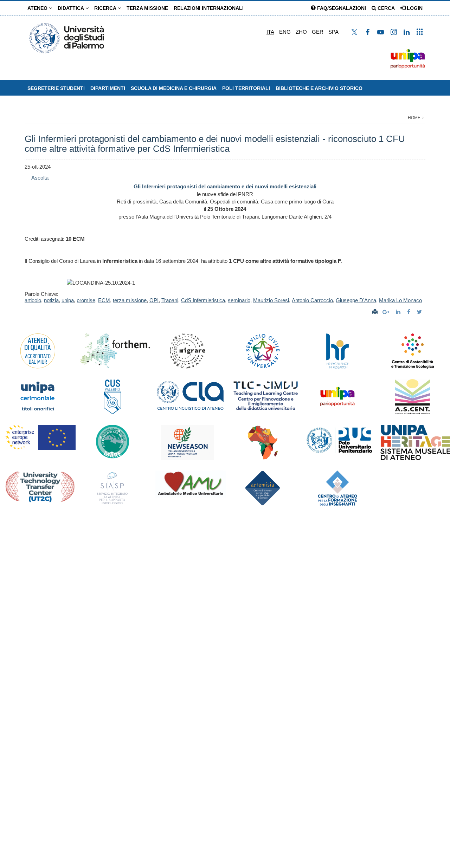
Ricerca (106, 8)
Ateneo (38, 8)
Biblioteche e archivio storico (319, 88)
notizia (51, 300)
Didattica (71, 8)
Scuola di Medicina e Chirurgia (174, 88)
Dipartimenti (107, 88)
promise (86, 300)
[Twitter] (420, 312)
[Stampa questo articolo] (375, 312)
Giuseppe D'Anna (356, 300)
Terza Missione (147, 8)
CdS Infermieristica (203, 300)
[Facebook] (409, 312)
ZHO (301, 32)
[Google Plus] (386, 312)
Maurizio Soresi (271, 300)
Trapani (169, 300)
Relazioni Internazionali (209, 8)
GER (317, 32)
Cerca (385, 8)
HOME (414, 117)
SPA (333, 32)
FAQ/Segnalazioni (341, 8)
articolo (33, 300)
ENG (285, 32)
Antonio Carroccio (312, 300)
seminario (239, 300)
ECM (104, 300)
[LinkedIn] (399, 312)
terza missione (130, 300)
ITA (270, 32)
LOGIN (414, 8)
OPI (154, 300)
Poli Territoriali (246, 88)
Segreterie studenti (56, 88)
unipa (68, 300)
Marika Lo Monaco (400, 300)
